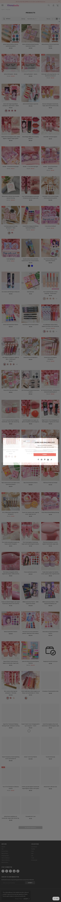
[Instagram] (41, 459)
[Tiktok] (51, 459)
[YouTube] (48, 459)
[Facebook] (38, 459)
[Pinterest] (45, 459)
